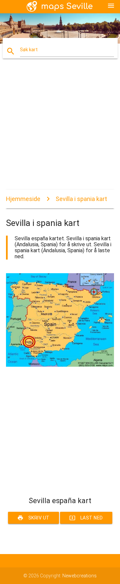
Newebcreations (79, 575)
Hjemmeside (23, 198)
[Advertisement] (60, 130)
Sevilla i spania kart (81, 198)
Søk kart (29, 49)
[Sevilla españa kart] (60, 365)
